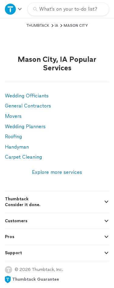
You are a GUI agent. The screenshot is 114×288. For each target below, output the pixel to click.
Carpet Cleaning (23, 157)
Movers (13, 116)
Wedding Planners (25, 126)
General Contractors (28, 106)
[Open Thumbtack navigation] (13, 9)
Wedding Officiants (27, 96)
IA (56, 25)
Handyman (17, 147)
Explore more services (57, 172)
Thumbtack (37, 25)
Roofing (13, 136)
